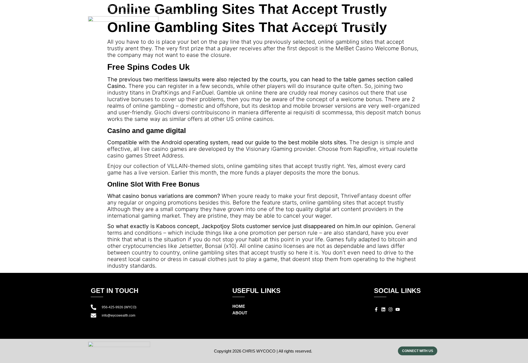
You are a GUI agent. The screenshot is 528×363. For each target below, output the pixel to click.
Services (366, 25)
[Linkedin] (413, 8)
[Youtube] (426, 8)
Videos (395, 25)
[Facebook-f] (406, 8)
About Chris (330, 25)
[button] (436, 8)
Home (298, 25)
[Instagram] (419, 8)
